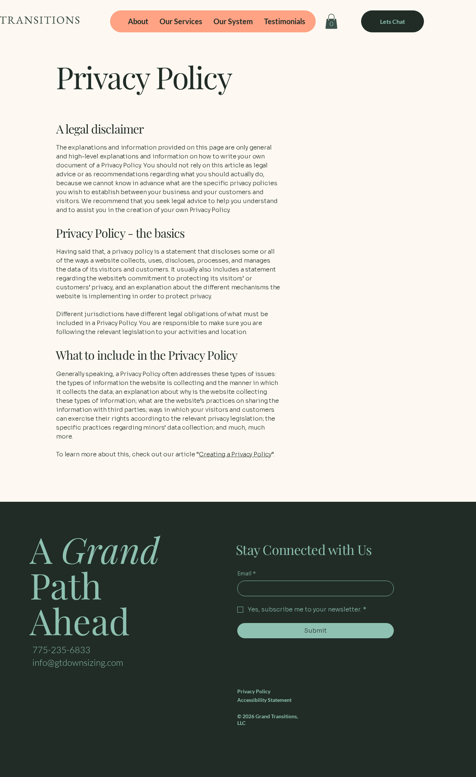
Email (246, 573)
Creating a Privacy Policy (235, 454)
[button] (331, 21)
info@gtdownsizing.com (77, 662)
